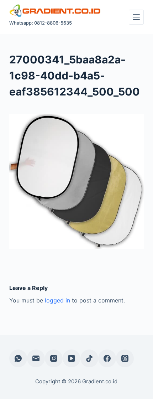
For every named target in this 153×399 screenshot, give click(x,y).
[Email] (36, 358)
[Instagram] (54, 358)
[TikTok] (89, 358)
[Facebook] (107, 358)
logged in (57, 300)
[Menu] (136, 17)
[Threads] (125, 358)
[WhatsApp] (18, 358)
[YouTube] (71, 358)
